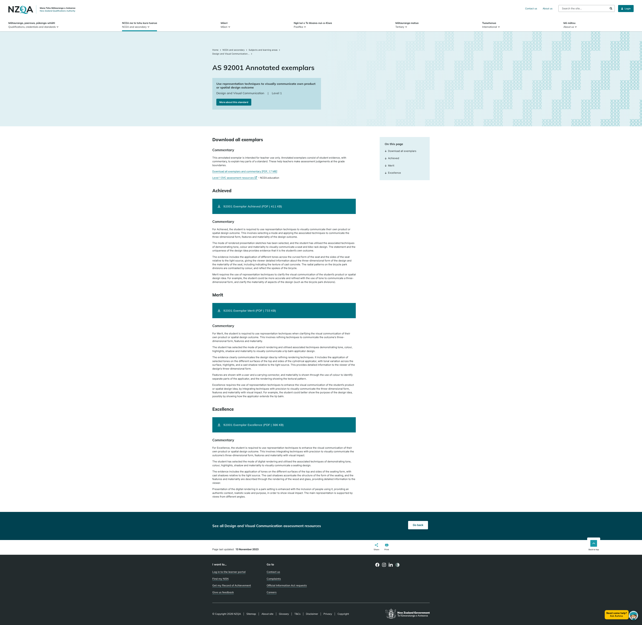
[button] (376, 547)
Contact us (531, 8)
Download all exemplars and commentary (244, 171)
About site (267, 613)
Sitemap (251, 613)
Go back (418, 525)
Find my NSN (220, 578)
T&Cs (297, 613)
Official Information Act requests (287, 585)
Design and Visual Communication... (231, 53)
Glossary (284, 613)
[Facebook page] (377, 565)
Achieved (393, 158)
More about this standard (233, 102)
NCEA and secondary (234, 50)
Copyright (343, 613)
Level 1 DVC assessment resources (234, 178)
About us (547, 8)
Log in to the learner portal (229, 571)
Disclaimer (312, 613)
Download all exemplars (402, 151)
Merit (391, 165)
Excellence (394, 172)
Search (611, 8)
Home (215, 50)
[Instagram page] (384, 565)
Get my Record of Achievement (231, 585)
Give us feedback (223, 592)
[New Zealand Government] (407, 614)
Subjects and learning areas (263, 50)
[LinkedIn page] (391, 565)
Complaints (274, 578)
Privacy (328, 613)
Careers (272, 592)
